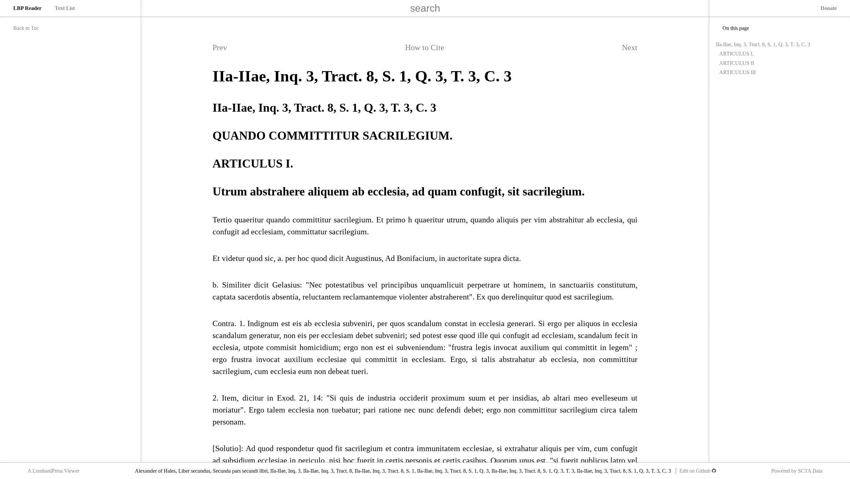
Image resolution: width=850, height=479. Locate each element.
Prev (219, 47)
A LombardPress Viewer (53, 471)
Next (630, 47)
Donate (828, 8)
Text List (65, 8)
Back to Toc (26, 28)
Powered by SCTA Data (796, 471)
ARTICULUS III (737, 72)
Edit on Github (695, 471)
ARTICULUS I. (736, 54)
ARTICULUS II (736, 63)
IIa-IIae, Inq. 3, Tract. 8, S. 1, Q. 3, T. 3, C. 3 (763, 44)
